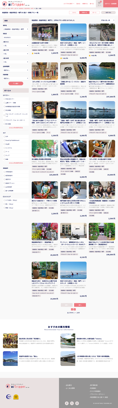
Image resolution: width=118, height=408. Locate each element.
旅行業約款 (94, 385)
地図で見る (108, 12)
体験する (85, 4)
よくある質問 (70, 388)
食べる (92, 4)
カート (99, 3)
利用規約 (93, 388)
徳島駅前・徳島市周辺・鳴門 (26, 8)
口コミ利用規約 (95, 391)
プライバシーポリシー (97, 394)
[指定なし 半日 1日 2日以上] (16, 78)
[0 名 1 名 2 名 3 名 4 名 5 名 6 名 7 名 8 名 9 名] (16, 45)
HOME (3, 8)
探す (16, 83)
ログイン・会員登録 (110, 4)
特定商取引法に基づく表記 (99, 397)
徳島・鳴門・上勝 (12, 8)
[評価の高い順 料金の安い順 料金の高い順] (107, 20)
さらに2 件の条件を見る (16, 163)
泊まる (78, 4)
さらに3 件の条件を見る (16, 127)
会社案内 (69, 385)
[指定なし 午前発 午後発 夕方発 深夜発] (16, 70)
